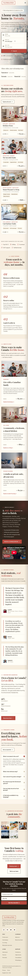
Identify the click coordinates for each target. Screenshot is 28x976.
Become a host (7, 718)
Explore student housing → (9, 493)
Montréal (20, 76)
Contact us (18, 952)
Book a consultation (11, 541)
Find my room (13, 866)
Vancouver (7, 72)
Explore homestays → (8, 401)
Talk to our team (14, 871)
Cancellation (18, 957)
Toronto (6, 76)
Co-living (4, 942)
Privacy (4, 970)
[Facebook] (7, 929)
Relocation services (7, 945)
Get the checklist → (14, 902)
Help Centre (18, 954)
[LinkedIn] (14, 929)
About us (17, 937)
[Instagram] (3, 929)
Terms (8, 970)
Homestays (5, 940)
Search (15, 51)
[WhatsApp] (10, 929)
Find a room (5, 937)
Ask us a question (7, 749)
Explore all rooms (7, 101)
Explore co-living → (8, 447)
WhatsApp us (18, 960)
